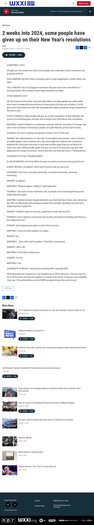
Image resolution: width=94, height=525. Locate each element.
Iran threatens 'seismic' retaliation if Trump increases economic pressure (31, 368)
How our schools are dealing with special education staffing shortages (46, 403)
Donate (84, 3)
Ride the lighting (24, 438)
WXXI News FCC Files (61, 501)
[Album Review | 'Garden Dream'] (9, 456)
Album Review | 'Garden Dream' (30, 452)
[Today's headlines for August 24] (9, 334)
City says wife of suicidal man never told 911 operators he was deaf (45, 420)
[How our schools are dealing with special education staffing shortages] (9, 406)
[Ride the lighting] (9, 441)
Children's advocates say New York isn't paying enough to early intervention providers (52, 347)
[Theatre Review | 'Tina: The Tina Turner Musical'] (9, 470)
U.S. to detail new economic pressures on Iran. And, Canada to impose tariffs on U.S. (51, 310)
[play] (6, 11)
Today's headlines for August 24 (31, 331)
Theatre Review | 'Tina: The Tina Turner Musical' (37, 466)
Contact (37, 501)
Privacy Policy (39, 506)
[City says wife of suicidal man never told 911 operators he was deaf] (9, 423)
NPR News (6, 25)
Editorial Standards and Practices (62, 506)
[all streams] (90, 11)
